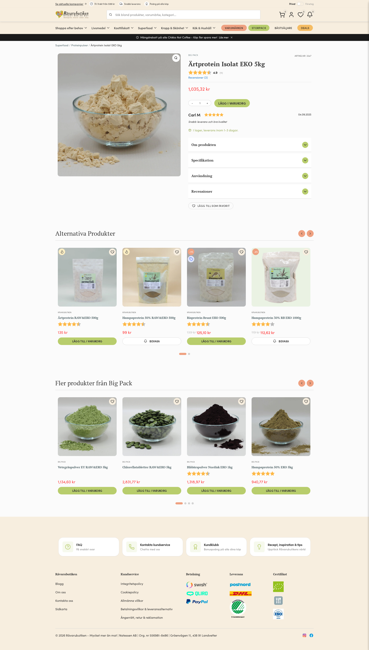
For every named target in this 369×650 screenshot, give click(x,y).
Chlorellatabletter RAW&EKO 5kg (146, 467)
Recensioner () (198, 77)
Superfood (145, 28)
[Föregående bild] (63, 279)
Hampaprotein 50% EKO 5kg (272, 467)
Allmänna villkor (132, 601)
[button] (176, 58)
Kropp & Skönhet (172, 28)
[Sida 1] (182, 354)
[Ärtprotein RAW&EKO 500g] (87, 279)
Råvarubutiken (64, 312)
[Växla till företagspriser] (300, 4)
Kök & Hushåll (202, 28)
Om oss (60, 592)
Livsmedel (98, 28)
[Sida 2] (189, 354)
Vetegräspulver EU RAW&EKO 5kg (83, 467)
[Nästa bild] (111, 279)
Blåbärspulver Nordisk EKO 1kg (210, 467)
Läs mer (224, 37)
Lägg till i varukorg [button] (87, 341)
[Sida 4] (193, 503)
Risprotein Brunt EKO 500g (206, 318)
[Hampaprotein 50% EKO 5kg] (281, 428)
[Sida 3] (189, 503)
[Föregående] (301, 233)
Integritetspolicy (132, 584)
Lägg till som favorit (214, 206)
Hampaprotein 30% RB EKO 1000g (276, 318)
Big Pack (193, 54)
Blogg (59, 584)
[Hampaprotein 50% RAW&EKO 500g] (151, 279)
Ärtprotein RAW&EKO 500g (78, 318)
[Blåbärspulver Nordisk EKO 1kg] (216, 428)
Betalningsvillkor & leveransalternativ (147, 609)
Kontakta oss (64, 601)
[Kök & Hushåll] (214, 28)
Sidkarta (61, 609)
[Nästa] (310, 233)
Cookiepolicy (130, 592)
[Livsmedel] (108, 28)
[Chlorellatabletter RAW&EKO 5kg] (151, 428)
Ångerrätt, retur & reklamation (142, 617)
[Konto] (291, 14)
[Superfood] (155, 28)
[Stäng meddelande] (231, 37)
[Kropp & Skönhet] (187, 28)
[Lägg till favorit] (112, 252)
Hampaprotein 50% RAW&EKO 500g (148, 318)
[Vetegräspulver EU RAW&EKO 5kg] (87, 428)
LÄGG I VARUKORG (232, 103)
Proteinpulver (79, 45)
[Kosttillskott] (132, 28)
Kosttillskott (122, 28)
